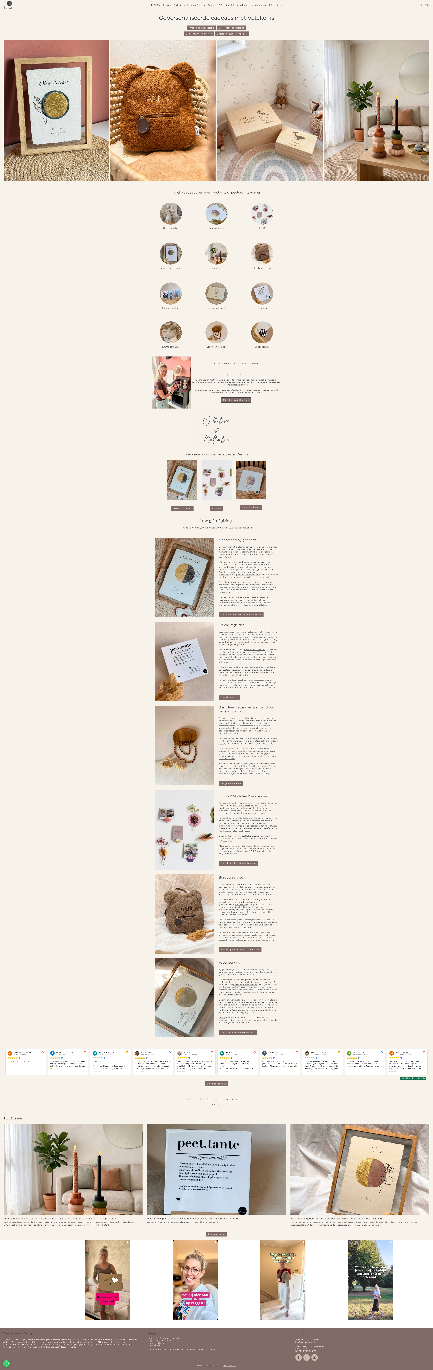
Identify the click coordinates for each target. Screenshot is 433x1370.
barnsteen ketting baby (236, 731)
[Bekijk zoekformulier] (422, 5)
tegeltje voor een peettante (245, 667)
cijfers (265, 828)
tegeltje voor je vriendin (254, 650)
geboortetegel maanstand (248, 575)
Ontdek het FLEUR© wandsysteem (238, 863)
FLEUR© (155, 5)
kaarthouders (225, 831)
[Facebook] (298, 1357)
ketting (222, 743)
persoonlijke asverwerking (245, 985)
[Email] (314, 1357)
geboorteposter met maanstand (237, 582)
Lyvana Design (216, 1104)
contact (244, 927)
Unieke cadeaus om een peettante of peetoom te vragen (216, 192)
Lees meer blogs (216, 1234)
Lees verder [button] (97, 1072)
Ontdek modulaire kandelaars (232, 34)
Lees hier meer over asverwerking (238, 1032)
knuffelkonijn (241, 905)
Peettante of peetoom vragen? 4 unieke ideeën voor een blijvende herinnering (193, 1218)
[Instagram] (306, 1357)
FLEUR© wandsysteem (243, 806)
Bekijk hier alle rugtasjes (231, 28)
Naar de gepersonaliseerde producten (240, 949)
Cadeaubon (261, 5)
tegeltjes (228, 632)
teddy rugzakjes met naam (255, 884)
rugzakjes (254, 932)
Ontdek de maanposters (201, 28)
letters (271, 828)
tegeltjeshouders (242, 831)
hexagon (223, 821)
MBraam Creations (229, 1366)
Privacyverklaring (156, 1343)
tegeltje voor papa (258, 657)
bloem (243, 821)
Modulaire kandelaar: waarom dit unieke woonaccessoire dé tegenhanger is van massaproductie (60, 1218)
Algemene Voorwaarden (160, 1341)
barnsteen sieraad (230, 718)
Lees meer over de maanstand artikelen (241, 614)
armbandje (271, 741)
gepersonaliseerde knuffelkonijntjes (235, 887)
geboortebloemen (251, 828)
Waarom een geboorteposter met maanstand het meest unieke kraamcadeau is (337, 1218)
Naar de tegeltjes (229, 697)
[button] (236, 400)
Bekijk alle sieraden (231, 783)
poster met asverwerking (234, 980)
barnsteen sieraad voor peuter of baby (248, 764)
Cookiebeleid (155, 1345)
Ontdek (222, 1017)
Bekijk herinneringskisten (199, 34)
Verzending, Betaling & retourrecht (164, 1338)
